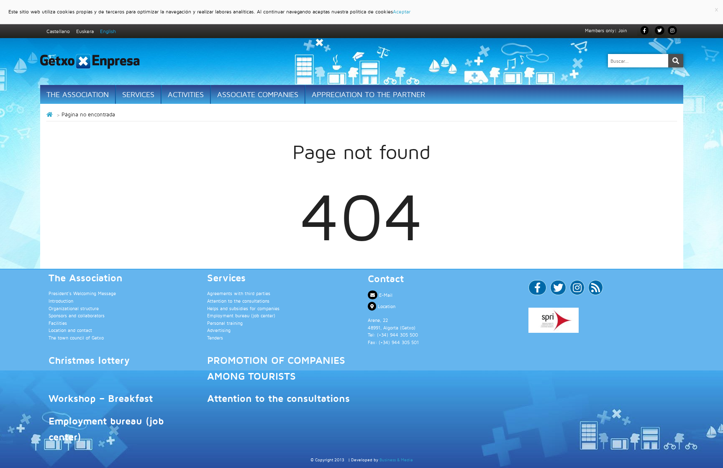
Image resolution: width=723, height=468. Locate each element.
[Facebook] (537, 289)
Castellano (58, 31)
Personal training (225, 323)
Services (138, 94)
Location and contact (70, 330)
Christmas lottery (89, 360)
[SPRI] (602, 320)
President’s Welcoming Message (82, 293)
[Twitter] (558, 289)
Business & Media (396, 459)
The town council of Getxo (76, 337)
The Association (77, 94)
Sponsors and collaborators (77, 315)
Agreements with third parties (238, 293)
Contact (386, 278)
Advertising (219, 330)
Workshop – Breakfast (101, 398)
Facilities (58, 323)
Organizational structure (74, 308)
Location (385, 306)
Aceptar (401, 11)
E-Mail (384, 295)
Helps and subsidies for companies (243, 308)
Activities (186, 94)
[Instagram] (672, 30)
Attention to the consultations (238, 300)
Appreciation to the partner (368, 94)
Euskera (85, 31)
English (108, 31)
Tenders (215, 337)
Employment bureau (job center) (241, 315)
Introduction (61, 300)
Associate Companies (257, 94)
